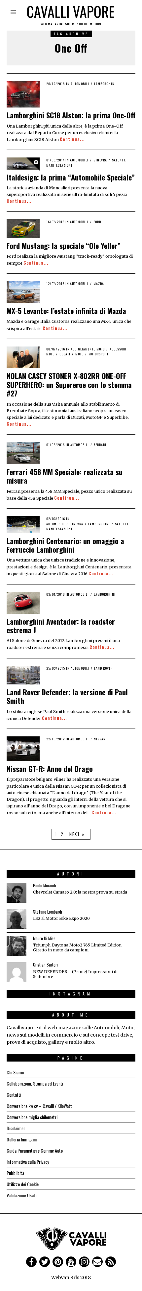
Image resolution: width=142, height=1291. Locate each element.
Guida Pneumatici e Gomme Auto (35, 1150)
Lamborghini (105, 83)
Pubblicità (15, 1172)
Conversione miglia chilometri (32, 1116)
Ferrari (100, 444)
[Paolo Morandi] (16, 893)
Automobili (80, 83)
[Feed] (110, 1261)
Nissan (100, 738)
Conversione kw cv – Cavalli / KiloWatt (39, 1105)
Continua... (72, 139)
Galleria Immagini (22, 1139)
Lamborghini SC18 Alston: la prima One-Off (71, 115)
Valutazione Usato (22, 1195)
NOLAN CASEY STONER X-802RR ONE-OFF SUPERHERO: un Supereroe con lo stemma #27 (69, 384)
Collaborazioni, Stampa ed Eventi (35, 1083)
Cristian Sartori (45, 965)
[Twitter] (44, 1261)
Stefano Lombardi (47, 912)
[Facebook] (31, 1261)
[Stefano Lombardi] (16, 919)
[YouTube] (71, 1261)
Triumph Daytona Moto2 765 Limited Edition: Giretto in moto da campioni (78, 947)
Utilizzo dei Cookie (23, 1184)
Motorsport (98, 353)
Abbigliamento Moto (88, 349)
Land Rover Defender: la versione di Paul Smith (67, 696)
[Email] (97, 1261)
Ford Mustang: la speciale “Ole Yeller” (64, 245)
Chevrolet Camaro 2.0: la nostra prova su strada (80, 892)
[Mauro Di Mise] (16, 946)
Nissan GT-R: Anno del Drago (50, 768)
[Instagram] (84, 1261)
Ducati (64, 353)
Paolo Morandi (44, 885)
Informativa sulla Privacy (28, 1161)
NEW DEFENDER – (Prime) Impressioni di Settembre (75, 974)
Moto (79, 353)
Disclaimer (16, 1128)
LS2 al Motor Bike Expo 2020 (61, 918)
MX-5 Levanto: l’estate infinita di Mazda (66, 310)
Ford (97, 221)
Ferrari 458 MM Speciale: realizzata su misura (65, 476)
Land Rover (103, 668)
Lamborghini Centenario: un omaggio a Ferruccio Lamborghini (65, 545)
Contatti (14, 1094)
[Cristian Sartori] (16, 972)
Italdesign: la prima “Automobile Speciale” (71, 177)
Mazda (98, 283)
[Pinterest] (58, 1261)
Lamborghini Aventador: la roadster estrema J (61, 625)
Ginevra (100, 159)
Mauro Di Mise (44, 938)
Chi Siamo (15, 1072)
